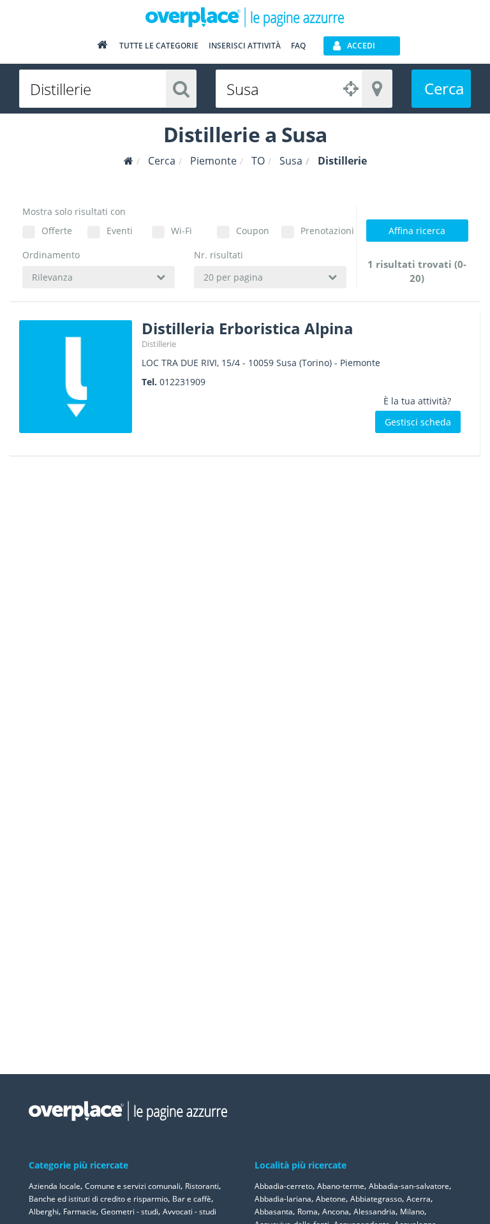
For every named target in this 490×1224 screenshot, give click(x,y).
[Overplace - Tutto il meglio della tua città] (102, 47)
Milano (412, 1211)
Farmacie (79, 1211)
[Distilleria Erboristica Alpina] (75, 376)
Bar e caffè (191, 1198)
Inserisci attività (245, 45)
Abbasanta (274, 1211)
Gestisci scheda (418, 422)
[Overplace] (128, 161)
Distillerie (159, 344)
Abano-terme (340, 1186)
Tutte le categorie (158, 45)
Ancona (335, 1211)
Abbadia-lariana (283, 1198)
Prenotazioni (323, 231)
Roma (307, 1211)
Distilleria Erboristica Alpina (247, 328)
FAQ (298, 45)
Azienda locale (54, 1186)
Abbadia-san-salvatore (409, 1186)
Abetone (331, 1198)
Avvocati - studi (189, 1211)
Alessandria (374, 1211)
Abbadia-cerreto (284, 1186)
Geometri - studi (129, 1211)
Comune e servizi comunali (133, 1186)
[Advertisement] (416, 529)
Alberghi (44, 1211)
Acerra (418, 1198)
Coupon (252, 231)
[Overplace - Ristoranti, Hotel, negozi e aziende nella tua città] (245, 16)
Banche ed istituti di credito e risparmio (98, 1198)
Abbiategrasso (376, 1198)
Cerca (444, 88)
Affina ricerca (417, 231)
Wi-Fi (181, 231)
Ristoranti (202, 1186)
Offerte (56, 231)
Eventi (120, 231)
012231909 (182, 382)
